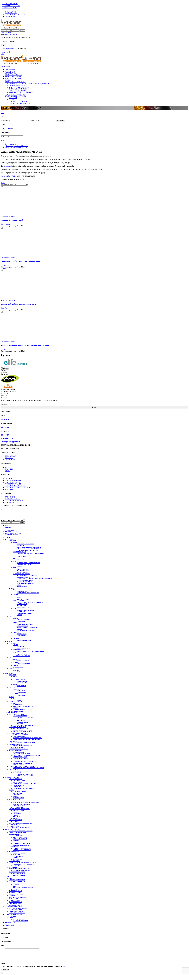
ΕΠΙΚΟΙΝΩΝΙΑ (10, 459)
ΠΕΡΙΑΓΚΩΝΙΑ (21, 635)
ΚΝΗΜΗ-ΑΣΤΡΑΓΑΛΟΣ (19, 552)
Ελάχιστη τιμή (5, 120)
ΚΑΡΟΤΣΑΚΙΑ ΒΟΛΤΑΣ (20, 791)
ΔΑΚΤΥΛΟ (16, 638)
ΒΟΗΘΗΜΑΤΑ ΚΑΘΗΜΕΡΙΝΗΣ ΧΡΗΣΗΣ (25, 725)
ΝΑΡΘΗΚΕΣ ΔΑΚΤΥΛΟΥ (24, 564)
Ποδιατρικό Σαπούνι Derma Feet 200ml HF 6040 (20, 261)
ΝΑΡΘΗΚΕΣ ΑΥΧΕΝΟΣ (23, 596)
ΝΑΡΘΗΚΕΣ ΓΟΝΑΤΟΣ (23, 648)
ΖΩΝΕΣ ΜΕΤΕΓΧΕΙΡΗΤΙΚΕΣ (25, 610)
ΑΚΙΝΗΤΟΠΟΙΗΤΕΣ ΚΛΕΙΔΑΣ (26, 630)
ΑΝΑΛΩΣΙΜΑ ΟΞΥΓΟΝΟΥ (22, 103)
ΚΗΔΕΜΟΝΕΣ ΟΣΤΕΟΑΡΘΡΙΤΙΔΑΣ (27, 550)
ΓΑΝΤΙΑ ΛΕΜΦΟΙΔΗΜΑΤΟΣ (19, 89)
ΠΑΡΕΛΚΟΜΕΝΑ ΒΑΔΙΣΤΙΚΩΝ (26, 719)
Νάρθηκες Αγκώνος (18, 667)
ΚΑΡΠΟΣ (15, 618)
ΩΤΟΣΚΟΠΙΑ (13, 867)
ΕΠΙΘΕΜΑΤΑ (16, 884)
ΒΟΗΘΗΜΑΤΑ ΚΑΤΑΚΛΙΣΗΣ (17, 727)
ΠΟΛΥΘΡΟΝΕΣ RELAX (15, 891)
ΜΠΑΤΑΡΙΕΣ (16, 817)
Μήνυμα (3, 963)
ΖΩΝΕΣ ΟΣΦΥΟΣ (22, 591)
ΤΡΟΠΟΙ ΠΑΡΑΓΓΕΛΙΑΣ (13, 480)
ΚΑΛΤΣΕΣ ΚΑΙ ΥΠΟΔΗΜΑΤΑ (21, 574)
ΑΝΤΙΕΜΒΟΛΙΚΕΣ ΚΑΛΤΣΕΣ (19, 87)
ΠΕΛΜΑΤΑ (20, 566)
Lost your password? (7, 48)
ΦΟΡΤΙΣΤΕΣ (16, 818)
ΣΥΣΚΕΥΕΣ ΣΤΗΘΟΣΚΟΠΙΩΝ (22, 848)
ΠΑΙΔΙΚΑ (11, 790)
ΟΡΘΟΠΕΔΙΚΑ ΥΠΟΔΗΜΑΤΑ (21, 656)
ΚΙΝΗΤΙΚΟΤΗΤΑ (18, 807)
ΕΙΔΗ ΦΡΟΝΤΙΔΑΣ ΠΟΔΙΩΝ (18, 94)
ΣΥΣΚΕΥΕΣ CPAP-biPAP (20, 757)
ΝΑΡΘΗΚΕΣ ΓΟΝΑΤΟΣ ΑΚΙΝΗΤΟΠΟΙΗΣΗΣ (30, 548)
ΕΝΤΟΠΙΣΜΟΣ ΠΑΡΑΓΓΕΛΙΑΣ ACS (17, 487)
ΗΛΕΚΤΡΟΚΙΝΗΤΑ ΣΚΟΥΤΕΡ (21, 804)
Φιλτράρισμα (60, 120)
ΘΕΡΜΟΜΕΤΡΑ (17, 771)
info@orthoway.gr (7, 438)
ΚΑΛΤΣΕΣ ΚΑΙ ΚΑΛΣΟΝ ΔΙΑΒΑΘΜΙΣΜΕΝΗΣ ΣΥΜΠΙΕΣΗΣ (29, 83)
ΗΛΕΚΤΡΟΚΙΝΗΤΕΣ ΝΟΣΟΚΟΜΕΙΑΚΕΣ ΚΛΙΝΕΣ (27, 738)
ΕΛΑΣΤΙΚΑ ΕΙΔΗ (22, 604)
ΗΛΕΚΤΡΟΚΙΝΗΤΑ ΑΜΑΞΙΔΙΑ (22, 801)
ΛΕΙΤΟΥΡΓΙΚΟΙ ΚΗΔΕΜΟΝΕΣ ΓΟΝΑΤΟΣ (29, 547)
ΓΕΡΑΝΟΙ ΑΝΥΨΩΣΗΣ (15, 744)
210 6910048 (5, 419)
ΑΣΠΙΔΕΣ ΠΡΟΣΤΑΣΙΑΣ (20, 839)
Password (8, 41)
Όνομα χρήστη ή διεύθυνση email (15, 37)
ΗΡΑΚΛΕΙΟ (9, 469)
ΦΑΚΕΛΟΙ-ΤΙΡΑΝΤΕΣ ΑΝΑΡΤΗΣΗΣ (27, 627)
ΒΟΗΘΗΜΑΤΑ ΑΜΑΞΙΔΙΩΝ (17, 805)
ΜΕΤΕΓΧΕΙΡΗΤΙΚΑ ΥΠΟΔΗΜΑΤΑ (21, 92)
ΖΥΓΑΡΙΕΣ (16, 858)
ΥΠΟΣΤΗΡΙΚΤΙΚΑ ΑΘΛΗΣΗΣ (17, 881)
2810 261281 (5, 427)
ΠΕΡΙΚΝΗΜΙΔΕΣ (22, 556)
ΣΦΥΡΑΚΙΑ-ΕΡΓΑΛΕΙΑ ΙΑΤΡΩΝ (22, 870)
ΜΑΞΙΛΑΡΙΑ (12, 878)
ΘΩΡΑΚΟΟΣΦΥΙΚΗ (18, 600)
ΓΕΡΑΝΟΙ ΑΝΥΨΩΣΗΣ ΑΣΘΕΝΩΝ (22, 746)
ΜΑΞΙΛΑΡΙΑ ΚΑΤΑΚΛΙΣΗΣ (21, 728)
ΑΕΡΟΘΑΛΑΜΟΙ (17, 813)
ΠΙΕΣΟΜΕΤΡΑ (17, 772)
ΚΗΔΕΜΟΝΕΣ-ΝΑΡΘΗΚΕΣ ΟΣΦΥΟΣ (28, 593)
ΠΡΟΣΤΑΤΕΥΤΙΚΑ (18, 810)
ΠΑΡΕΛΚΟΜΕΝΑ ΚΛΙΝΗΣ (20, 735)
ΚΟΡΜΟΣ (11, 588)
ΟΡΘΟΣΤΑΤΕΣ (17, 796)
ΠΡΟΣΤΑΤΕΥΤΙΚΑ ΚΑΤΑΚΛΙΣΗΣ (22, 731)
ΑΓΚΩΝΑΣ (16, 632)
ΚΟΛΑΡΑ (19, 597)
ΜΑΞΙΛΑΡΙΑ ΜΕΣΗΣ (19, 875)
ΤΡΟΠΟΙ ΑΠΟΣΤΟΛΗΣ (13, 484)
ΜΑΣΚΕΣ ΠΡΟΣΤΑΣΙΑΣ (20, 837)
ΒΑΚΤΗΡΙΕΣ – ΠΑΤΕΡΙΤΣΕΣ (25, 717)
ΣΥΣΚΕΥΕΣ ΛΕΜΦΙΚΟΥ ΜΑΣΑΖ (18, 749)
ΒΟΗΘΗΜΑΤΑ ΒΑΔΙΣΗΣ (20, 716)
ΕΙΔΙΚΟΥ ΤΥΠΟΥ (18, 787)
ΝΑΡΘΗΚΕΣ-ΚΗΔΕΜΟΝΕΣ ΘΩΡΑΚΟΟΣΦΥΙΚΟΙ (31, 602)
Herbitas (3, 265)
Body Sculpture (6, 224)
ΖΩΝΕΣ (19, 700)
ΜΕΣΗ (15, 589)
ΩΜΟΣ (15, 623)
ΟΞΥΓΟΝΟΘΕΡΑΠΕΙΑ (15, 750)
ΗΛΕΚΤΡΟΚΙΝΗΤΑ (18, 798)
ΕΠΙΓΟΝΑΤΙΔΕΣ (21, 545)
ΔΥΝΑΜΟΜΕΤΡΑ (18, 856)
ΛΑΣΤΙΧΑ (15, 708)
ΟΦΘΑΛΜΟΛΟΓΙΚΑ (14, 861)
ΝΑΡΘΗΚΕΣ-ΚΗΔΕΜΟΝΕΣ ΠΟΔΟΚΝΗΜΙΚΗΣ (30, 553)
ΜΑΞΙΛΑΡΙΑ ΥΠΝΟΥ (19, 873)
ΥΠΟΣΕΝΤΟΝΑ (17, 835)
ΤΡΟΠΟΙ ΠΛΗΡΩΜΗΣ (12, 482)
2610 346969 (5, 435)
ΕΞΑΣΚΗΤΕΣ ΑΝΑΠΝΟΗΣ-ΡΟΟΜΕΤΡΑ (24, 761)
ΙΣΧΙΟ (14, 567)
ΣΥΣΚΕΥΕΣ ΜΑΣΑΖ (19, 709)
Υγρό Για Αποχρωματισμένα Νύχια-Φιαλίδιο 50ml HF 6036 (25, 345)
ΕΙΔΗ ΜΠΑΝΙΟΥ (13, 741)
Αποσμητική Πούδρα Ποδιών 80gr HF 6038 (18, 304)
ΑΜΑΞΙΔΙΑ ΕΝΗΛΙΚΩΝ (15, 779)
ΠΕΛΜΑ (15, 561)
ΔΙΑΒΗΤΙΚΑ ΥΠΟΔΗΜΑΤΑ (18, 91)
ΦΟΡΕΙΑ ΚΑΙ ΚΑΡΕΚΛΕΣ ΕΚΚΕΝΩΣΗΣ (20, 831)
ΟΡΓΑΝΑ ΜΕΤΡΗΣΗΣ (15, 851)
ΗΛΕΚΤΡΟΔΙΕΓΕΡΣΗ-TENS (17, 872)
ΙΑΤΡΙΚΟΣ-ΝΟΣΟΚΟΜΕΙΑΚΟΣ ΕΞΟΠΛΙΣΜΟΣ (22, 862)
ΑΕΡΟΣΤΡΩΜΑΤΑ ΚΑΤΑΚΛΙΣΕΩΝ (23, 730)
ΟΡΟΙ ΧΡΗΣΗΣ (10, 497)
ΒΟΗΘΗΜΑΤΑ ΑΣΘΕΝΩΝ (16, 714)
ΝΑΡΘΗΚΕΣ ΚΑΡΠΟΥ (23, 619)
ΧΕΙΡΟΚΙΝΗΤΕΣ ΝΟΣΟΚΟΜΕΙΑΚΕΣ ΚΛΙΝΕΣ (26, 739)
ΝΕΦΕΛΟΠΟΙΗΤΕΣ (18, 752)
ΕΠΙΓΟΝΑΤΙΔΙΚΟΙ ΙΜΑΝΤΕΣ (25, 544)
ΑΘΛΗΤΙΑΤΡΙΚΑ (17, 883)
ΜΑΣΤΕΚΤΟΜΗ (21, 605)
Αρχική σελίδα (6, 176)
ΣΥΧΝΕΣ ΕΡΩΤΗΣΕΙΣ (12, 502)
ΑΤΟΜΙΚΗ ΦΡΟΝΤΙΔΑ (15, 903)
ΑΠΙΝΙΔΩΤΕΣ (17, 865)
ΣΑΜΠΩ (19, 585)
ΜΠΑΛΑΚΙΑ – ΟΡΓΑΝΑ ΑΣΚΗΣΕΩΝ (23, 706)
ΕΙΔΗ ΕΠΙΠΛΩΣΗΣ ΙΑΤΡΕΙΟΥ (18, 832)
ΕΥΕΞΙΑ (14, 176)
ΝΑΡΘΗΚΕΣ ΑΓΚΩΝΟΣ (23, 637)
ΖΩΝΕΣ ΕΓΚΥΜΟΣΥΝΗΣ (24, 613)
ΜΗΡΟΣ (15, 558)
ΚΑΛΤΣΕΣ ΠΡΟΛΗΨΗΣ (17, 85)
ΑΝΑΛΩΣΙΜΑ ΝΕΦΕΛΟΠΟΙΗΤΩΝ (22, 763)
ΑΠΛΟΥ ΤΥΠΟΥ (17, 782)
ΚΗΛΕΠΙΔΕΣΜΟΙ (22, 612)
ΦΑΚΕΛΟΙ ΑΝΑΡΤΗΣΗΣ (24, 660)
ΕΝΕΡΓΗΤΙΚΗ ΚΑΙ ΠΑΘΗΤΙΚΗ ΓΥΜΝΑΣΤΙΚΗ (22, 766)
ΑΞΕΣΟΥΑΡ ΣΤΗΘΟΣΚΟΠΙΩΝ (22, 850)
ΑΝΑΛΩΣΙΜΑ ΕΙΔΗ (14, 834)
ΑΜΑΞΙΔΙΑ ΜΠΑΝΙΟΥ (19, 780)
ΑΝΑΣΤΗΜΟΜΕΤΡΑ (19, 853)
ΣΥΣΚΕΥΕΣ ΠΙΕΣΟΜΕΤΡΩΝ (25, 774)
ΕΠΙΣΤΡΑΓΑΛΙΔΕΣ (22, 555)
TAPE (14, 703)
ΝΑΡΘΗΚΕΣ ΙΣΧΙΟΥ (23, 569)
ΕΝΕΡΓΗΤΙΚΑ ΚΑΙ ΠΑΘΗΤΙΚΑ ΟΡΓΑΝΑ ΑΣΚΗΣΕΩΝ (28, 768)
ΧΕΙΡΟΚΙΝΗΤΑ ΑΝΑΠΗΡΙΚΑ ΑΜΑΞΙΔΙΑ (24, 783)
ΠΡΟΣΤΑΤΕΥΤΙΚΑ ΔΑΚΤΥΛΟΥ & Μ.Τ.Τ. (28, 563)
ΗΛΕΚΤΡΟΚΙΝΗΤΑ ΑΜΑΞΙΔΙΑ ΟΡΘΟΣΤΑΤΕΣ (26, 802)
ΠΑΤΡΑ (7, 471)
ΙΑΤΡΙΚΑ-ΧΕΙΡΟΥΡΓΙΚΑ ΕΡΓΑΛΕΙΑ (19, 869)
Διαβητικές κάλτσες (22, 586)
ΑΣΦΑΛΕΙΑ (9, 489)
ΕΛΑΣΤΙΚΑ (16, 812)
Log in (3, 45)
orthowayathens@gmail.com (10, 442)
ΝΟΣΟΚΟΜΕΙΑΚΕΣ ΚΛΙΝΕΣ (17, 733)
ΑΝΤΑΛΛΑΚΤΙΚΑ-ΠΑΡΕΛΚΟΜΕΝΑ (19, 809)
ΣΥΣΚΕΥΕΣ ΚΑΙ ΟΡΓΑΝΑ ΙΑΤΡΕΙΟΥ (23, 864)
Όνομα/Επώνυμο (5, 933)
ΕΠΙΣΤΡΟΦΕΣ (9, 478)
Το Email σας (4, 937)
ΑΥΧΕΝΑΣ (16, 594)
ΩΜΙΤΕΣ (19, 629)
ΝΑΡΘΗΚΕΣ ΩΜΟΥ (22, 626)
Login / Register (9, 925)
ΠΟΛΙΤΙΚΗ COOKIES (12, 499)
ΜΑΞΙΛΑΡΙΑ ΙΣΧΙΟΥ (23, 571)
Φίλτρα (3, 183)
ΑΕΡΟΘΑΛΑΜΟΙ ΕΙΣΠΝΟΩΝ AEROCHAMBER (26, 755)
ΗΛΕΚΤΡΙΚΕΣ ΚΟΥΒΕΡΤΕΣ (17, 897)
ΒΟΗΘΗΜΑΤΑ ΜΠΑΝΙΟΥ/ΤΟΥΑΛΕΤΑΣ (24, 742)
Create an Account (11, 34)
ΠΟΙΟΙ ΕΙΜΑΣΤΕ (11, 456)
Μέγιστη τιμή (33, 120)
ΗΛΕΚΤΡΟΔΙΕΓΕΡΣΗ (15, 902)
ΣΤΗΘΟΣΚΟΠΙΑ (14, 846)
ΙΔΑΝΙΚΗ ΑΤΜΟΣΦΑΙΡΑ (16, 905)
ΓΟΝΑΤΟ (15, 542)
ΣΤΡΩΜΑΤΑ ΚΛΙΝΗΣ (19, 736)
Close (2, 113)
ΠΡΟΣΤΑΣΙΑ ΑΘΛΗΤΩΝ (16, 711)
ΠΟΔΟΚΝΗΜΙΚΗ (18, 649)
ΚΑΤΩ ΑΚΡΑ (12, 541)
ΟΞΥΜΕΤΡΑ (16, 760)
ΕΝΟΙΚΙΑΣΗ (13, 98)
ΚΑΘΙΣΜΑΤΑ (16, 794)
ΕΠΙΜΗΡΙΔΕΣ (21, 559)
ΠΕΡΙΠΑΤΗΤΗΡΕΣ (22, 722)
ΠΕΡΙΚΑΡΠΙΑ (21, 621)
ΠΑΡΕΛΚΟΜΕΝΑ (18, 747)
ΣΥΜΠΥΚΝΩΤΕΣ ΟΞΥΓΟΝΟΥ (22, 753)
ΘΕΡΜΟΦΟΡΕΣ (13, 899)
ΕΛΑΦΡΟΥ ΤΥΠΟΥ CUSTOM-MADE (23, 788)
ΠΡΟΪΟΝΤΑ (9, 458)
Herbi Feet (4, 308)
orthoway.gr (7, 166)
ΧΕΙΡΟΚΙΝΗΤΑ (17, 793)
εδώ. (64, 966)
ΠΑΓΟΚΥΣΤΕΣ (17, 705)
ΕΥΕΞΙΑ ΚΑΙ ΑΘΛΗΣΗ (15, 701)
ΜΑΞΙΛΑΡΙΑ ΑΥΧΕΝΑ (23, 599)
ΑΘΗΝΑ (8, 467)
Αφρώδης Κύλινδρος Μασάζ (12, 220)
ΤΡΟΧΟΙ (15, 815)
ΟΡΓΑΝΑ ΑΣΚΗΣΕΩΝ (15, 892)
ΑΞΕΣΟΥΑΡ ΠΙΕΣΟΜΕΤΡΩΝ (25, 776)
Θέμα (2, 945)
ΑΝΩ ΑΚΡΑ (12, 616)
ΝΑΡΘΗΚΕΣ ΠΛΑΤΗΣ (23, 607)
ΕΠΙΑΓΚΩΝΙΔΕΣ (21, 634)
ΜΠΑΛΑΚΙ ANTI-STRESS (16, 894)
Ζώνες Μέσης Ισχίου (22, 572)
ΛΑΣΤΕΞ (19, 615)
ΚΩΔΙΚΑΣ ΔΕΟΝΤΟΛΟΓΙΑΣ (14, 500)
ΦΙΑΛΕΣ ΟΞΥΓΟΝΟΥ (20, 101)
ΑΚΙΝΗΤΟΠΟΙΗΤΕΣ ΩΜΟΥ (25, 624)
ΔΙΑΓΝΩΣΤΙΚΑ (13, 769)
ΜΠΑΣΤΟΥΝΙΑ (21, 720)
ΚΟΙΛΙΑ (15, 608)
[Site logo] (11, 28)
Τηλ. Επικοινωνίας (6, 941)
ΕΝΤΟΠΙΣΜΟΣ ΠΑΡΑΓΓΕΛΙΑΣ (15, 486)
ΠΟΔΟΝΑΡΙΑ (16, 840)
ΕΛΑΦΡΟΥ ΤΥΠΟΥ (18, 785)
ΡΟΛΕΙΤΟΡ (20, 723)
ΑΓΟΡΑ (11, 99)
